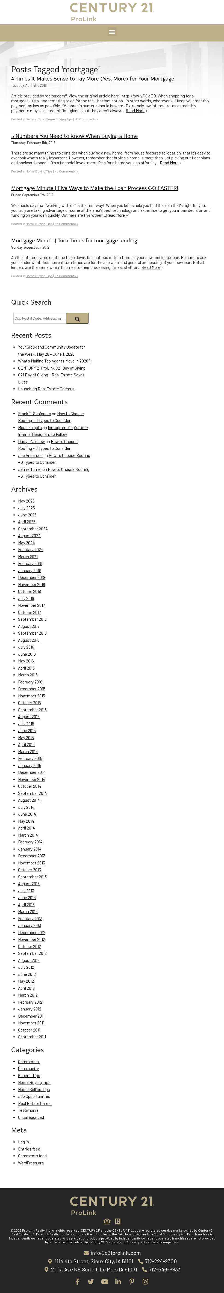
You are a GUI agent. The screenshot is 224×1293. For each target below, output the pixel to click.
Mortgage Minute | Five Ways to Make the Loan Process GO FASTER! (94, 187)
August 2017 (28, 626)
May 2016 (26, 660)
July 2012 (26, 967)
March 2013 (28, 911)
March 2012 (28, 994)
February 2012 (30, 1002)
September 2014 (32, 793)
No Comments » (86, 119)
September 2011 (32, 1036)
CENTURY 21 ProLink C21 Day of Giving (52, 367)
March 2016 (28, 674)
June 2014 (27, 814)
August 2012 (29, 960)
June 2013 (27, 897)
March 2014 (28, 835)
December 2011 (31, 1015)
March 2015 (28, 751)
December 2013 (31, 855)
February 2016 (30, 681)
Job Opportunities (34, 1096)
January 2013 (29, 925)
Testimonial (28, 1110)
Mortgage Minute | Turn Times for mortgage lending (74, 240)
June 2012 (27, 974)
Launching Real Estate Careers (46, 388)
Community (28, 1068)
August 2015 (29, 716)
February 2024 (30, 549)
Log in (23, 1141)
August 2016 (29, 640)
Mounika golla (30, 427)
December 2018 (31, 577)
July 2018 (26, 598)
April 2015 (26, 744)
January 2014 (30, 848)
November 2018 (31, 584)
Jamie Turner (30, 469)
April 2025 (27, 521)
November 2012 (31, 939)
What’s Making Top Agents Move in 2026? (54, 360)
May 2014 (26, 821)
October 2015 (29, 702)
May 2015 (26, 737)
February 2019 (30, 563)
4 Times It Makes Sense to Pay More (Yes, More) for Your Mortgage (92, 78)
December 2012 (31, 932)
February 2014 (30, 841)
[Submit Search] (77, 318)
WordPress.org (31, 1162)
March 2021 (28, 556)
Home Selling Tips (34, 1089)
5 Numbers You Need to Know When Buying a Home (74, 135)
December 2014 (32, 772)
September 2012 (32, 953)
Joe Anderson (30, 455)
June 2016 (27, 654)
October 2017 (29, 612)
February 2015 (30, 758)
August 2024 (29, 535)
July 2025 (26, 507)
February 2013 (30, 918)
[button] (112, 31)
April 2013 (26, 904)
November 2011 (31, 1022)
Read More (135, 110)
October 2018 (29, 591)
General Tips (35, 119)
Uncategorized (31, 1117)
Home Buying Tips (59, 119)
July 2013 (26, 890)
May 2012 (26, 981)
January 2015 (29, 765)
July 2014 (26, 807)
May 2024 (26, 542)
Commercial (29, 1061)
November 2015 (31, 695)
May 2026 (26, 500)
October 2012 (29, 946)
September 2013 (32, 876)
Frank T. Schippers (34, 413)
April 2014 (26, 827)
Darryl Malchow (31, 441)
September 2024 (33, 528)
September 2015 (32, 709)
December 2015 (31, 688)
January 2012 (29, 1008)
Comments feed (32, 1155)
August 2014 (29, 800)
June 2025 (27, 514)
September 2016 (32, 633)
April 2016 (26, 667)
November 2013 (31, 862)
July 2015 (26, 723)
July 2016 (26, 646)
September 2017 (32, 619)
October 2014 (29, 786)
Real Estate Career (35, 1103)
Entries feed (29, 1148)
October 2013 (29, 869)
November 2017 (31, 605)
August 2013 (29, 883)
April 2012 (26, 988)
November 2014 (31, 779)
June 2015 (27, 730)
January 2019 (29, 570)
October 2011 (29, 1029)
